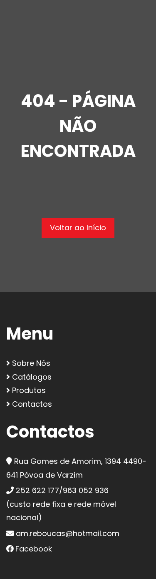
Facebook (33, 549)
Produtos (28, 390)
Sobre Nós (30, 363)
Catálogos (31, 377)
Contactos (31, 404)
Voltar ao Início (78, 227)
